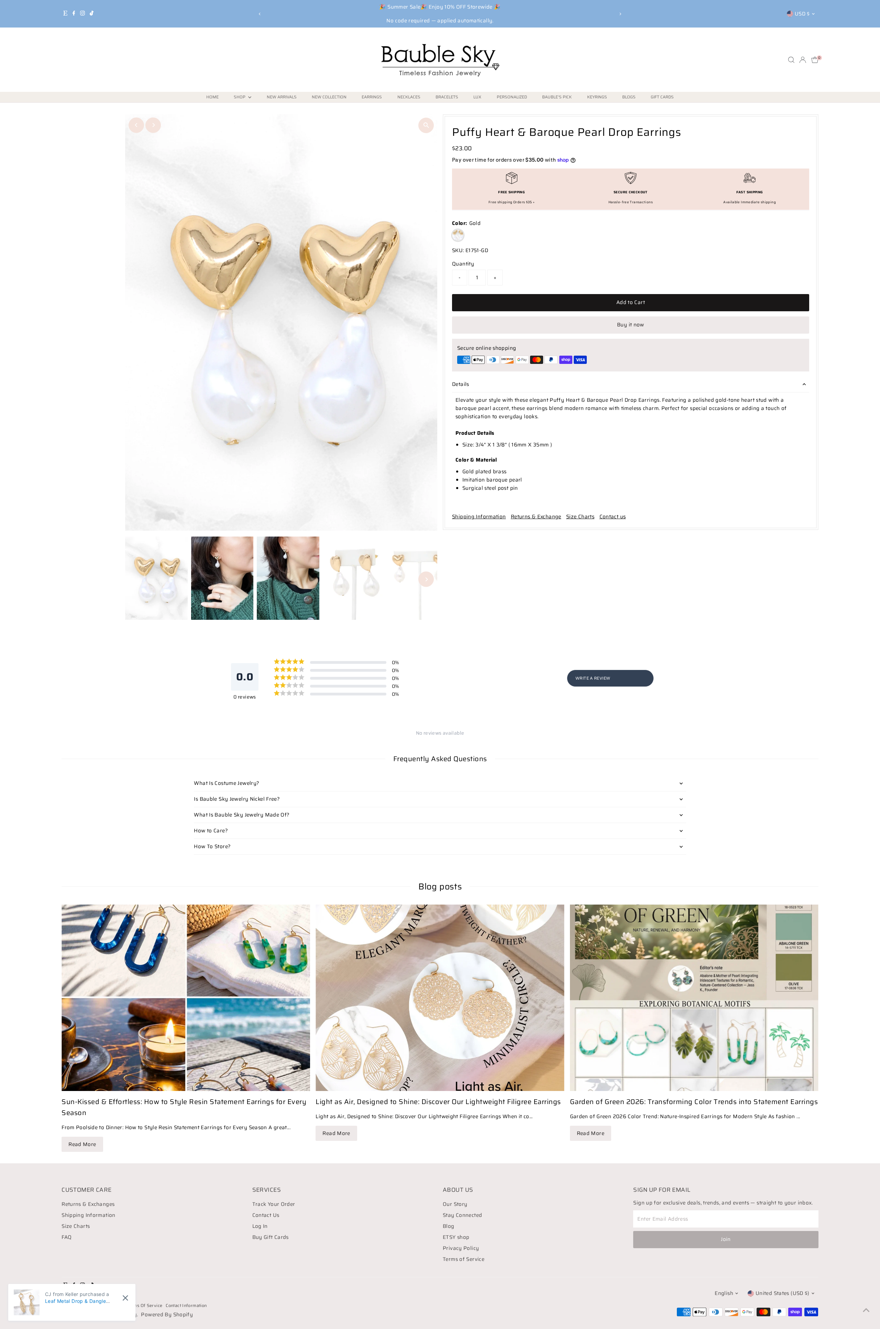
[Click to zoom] (426, 125)
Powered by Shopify (167, 1314)
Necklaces (408, 97)
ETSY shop (456, 1237)
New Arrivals (282, 97)
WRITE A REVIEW (592, 678)
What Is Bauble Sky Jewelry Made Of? (241, 815)
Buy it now (630, 325)
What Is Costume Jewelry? (226, 783)
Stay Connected (462, 1215)
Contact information (186, 1305)
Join (726, 1239)
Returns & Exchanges (88, 1204)
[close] (125, 1298)
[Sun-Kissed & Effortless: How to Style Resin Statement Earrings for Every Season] (186, 998)
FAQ (67, 1237)
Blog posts (440, 886)
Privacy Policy (461, 1248)
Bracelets (447, 97)
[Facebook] (74, 14)
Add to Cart (630, 302)
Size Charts (580, 516)
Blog (448, 1226)
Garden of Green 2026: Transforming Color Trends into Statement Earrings (694, 1101)
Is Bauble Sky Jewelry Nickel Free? (237, 799)
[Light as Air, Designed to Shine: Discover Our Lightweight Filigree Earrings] (440, 998)
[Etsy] (65, 14)
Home (212, 97)
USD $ (802, 14)
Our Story (455, 1204)
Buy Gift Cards (270, 1237)
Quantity (463, 264)
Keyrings (597, 97)
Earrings (372, 97)
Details (460, 384)
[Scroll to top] (866, 1310)
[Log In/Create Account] (803, 60)
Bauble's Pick (557, 97)
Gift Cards (662, 97)
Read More (82, 1144)
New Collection (329, 97)
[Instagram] (82, 14)
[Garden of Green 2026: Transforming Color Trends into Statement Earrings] (694, 998)
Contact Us (265, 1215)
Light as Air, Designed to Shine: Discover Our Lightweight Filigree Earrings (438, 1101)
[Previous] (260, 14)
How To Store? (212, 846)
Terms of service (144, 1305)
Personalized (512, 97)
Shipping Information (479, 516)
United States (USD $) (783, 1293)
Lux (477, 97)
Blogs (629, 97)
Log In (260, 1226)
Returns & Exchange (536, 516)
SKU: (458, 250)
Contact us (613, 516)
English (724, 1293)
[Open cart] (814, 60)
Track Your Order (273, 1204)
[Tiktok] (91, 14)
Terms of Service (463, 1259)
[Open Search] (791, 60)
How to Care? (211, 830)
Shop (240, 97)
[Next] (620, 14)
